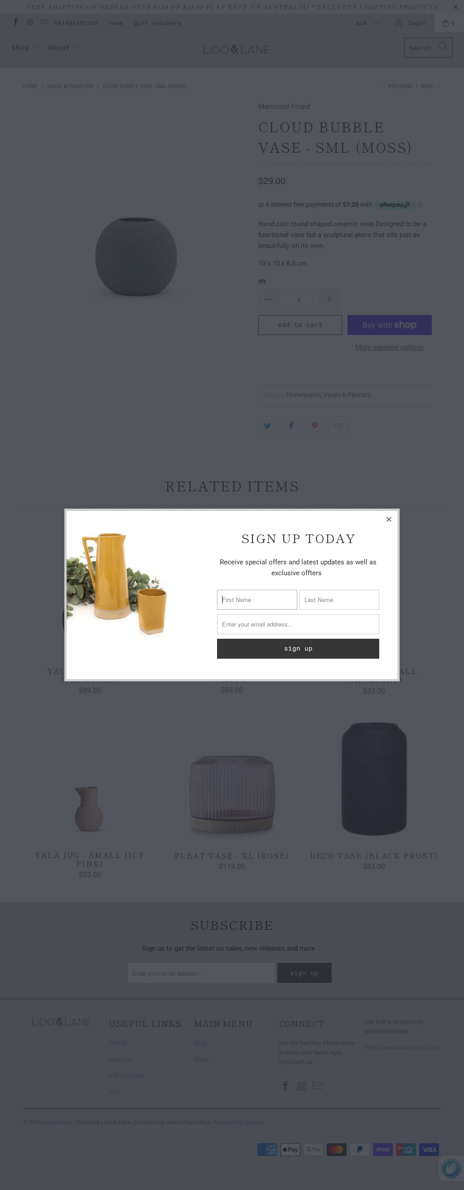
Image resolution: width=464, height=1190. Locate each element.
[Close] (389, 519)
